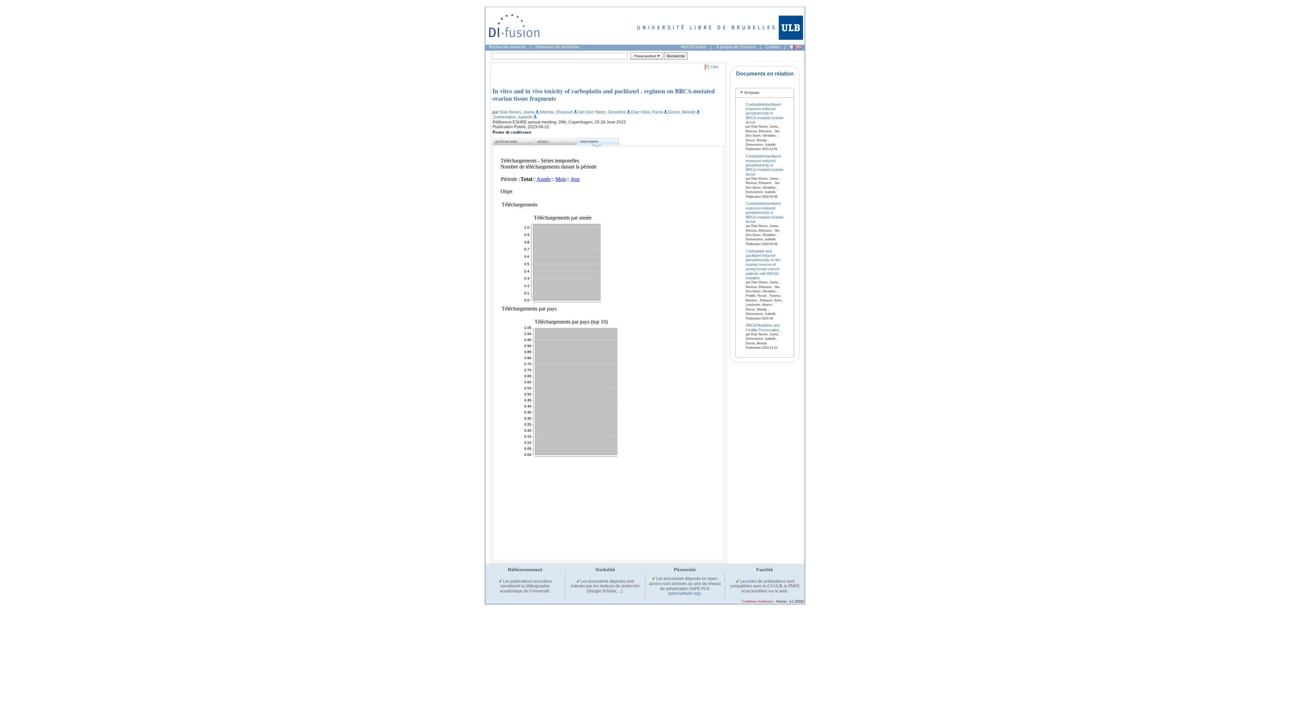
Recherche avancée (507, 47)
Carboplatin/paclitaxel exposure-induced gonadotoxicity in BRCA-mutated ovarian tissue (764, 113)
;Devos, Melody (681, 112)
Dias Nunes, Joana (517, 112)
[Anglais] (799, 47)
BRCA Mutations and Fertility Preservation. (763, 327)
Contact (773, 47)
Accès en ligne (506, 141)
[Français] (791, 47)
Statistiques (589, 141)
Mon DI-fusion (693, 47)
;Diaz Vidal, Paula (646, 112)
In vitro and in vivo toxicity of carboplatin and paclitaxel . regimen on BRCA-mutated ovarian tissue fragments (603, 95)
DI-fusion (751, 93)
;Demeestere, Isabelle (512, 117)
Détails (543, 141)
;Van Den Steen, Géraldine (601, 112)
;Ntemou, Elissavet (556, 112)
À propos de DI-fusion (736, 47)
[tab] (764, 93)
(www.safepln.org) (684, 593)
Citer (715, 67)
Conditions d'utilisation (757, 601)
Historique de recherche (557, 47)
